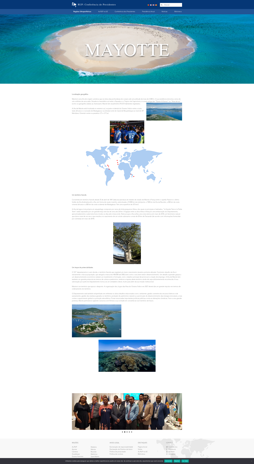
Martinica (94, 454)
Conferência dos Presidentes (125, 11)
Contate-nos (173, 447)
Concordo (168, 461)
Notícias (164, 11)
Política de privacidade (118, 452)
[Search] (161, 5)
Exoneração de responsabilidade (121, 447)
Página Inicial (142, 447)
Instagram (172, 454)
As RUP (74, 447)
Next (185, 411)
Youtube (172, 452)
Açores (74, 449)
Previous (68, 411)
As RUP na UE (103, 11)
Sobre (140, 449)
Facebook (172, 449)
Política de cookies (116, 454)
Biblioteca (178, 11)
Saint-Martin (95, 456)
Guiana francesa (77, 456)
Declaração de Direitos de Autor (121, 449)
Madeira (94, 447)
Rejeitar (177, 461)
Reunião (94, 452)
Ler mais (185, 461)
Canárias (75, 452)
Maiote (93, 449)
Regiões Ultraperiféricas (82, 11)
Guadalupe (76, 454)
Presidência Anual (148, 11)
